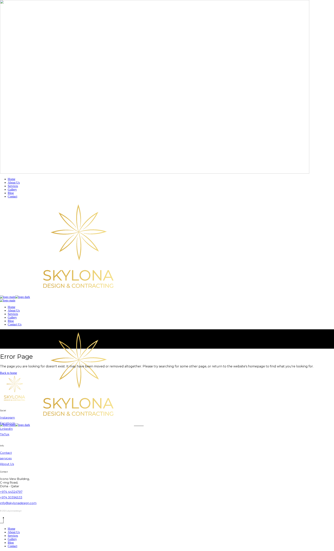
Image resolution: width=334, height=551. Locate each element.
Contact (6, 453)
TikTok (4, 434)
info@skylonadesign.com (18, 503)
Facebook (7, 423)
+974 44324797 (11, 492)
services (6, 458)
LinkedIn (6, 429)
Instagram (7, 417)
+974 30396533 (11, 497)
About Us (7, 464)
